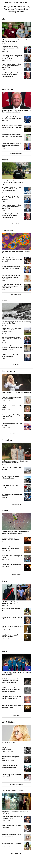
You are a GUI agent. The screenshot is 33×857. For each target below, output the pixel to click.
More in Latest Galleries (16, 784)
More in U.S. (16, 83)
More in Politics (16, 224)
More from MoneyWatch (16, 153)
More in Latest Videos (16, 853)
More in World (16, 364)
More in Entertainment (15, 433)
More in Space (16, 715)
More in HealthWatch (16, 294)
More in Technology (16, 504)
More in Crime (16, 645)
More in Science (16, 574)
